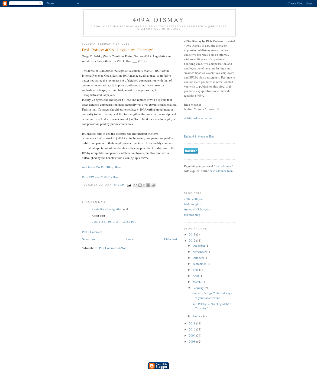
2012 (192, 240)
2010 (192, 329)
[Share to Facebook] (148, 185)
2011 (192, 323)
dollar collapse (193, 199)
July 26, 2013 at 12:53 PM (114, 221)
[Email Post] (129, 185)
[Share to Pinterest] (153, 185)
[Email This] (135, 185)
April (196, 276)
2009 (192, 335)
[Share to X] (144, 185)
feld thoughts (192, 204)
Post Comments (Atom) (113, 248)
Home (130, 239)
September (200, 264)
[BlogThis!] (140, 185)
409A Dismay (158, 19)
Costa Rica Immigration (107, 209)
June (196, 270)
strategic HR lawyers (197, 209)
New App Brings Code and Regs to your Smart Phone (211, 295)
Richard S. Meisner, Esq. (199, 136)
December (199, 245)
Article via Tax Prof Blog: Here (101, 167)
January (198, 316)
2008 (192, 341)
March (197, 282)
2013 (192, 234)
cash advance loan (221, 171)
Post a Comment (92, 232)
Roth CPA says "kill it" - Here (100, 177)
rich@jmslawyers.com (198, 118)
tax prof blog (192, 215)
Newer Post (89, 239)
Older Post (170, 239)
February (198, 288)
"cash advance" (223, 166)
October (198, 257)
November (199, 251)
